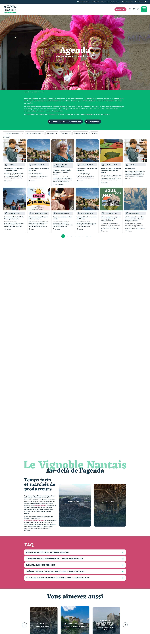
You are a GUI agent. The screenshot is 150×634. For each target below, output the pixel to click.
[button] (138, 9)
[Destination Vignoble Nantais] (10, 9)
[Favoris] (134, 9)
